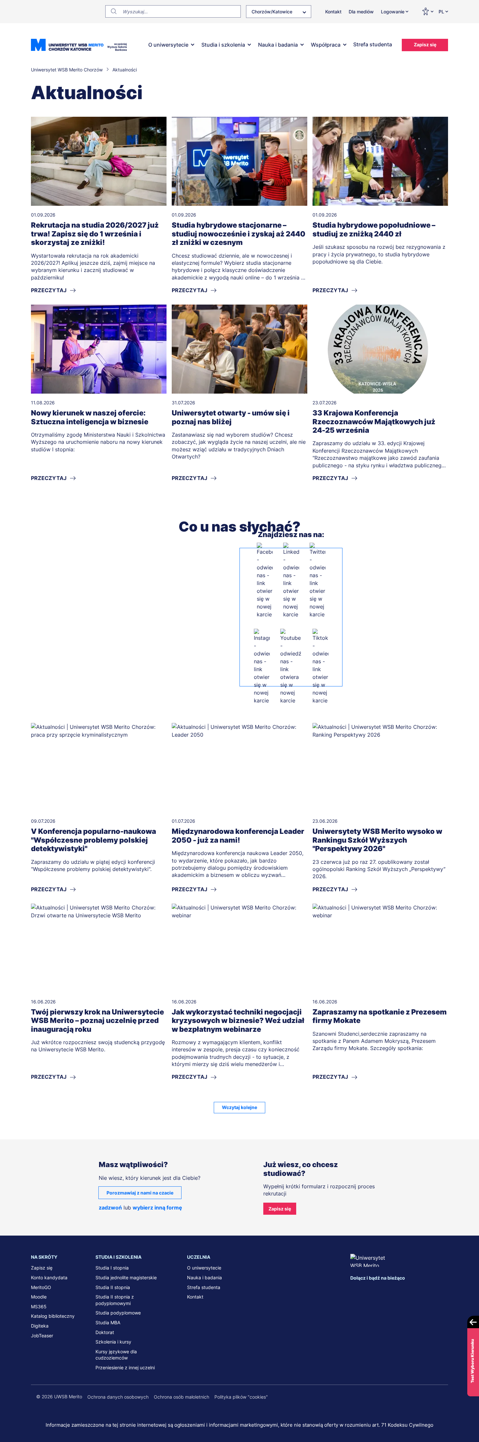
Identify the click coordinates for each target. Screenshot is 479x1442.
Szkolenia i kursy (113, 1341)
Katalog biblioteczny (53, 1316)
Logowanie (392, 11)
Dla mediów (361, 11)
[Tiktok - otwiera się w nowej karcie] (320, 666)
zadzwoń (110, 1207)
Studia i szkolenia (223, 44)
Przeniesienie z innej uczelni (125, 1367)
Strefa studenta (372, 44)
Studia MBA (107, 1322)
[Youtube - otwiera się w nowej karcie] (291, 666)
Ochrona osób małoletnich (181, 1397)
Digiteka (40, 1326)
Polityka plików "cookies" (241, 1397)
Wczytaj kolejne (239, 1107)
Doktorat (104, 1332)
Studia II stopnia (112, 1287)
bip (440, 1290)
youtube (409, 1290)
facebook (355, 1290)
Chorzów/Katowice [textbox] (272, 11)
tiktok (423, 1290)
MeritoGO (41, 1287)
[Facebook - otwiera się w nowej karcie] (265, 580)
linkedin (369, 1290)
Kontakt (333, 11)
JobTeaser (42, 1335)
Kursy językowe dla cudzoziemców (116, 1355)
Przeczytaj (48, 290)
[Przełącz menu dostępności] (427, 11)
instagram (396, 1290)
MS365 (39, 1306)
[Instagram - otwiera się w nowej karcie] (262, 666)
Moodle (39, 1296)
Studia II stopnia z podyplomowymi (114, 1300)
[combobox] (278, 11)
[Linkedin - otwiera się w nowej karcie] (291, 580)
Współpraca (326, 44)
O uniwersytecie (168, 44)
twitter (382, 1290)
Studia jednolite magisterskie (126, 1277)
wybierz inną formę (157, 1207)
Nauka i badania (278, 44)
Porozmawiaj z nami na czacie (140, 1192)
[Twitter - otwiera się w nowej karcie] (318, 580)
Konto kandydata (49, 1277)
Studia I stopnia (112, 1267)
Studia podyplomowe (118, 1312)
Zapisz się (425, 44)
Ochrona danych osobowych (118, 1397)
